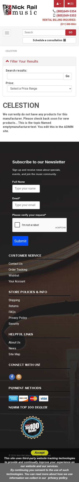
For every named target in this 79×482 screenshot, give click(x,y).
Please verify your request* (29, 214)
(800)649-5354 (66, 11)
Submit (20, 241)
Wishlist (14, 275)
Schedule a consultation (48, 40)
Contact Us (16, 263)
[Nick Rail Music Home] (20, 10)
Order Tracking (18, 269)
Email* (16, 198)
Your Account (17, 281)
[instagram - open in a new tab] (19, 377)
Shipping (14, 300)
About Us (14, 342)
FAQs (12, 312)
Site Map (14, 354)
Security (14, 323)
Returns (14, 306)
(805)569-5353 (66, 15)
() (71, 3)
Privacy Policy (18, 318)
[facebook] (12, 376)
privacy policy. (58, 477)
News (12, 348)
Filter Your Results (23, 61)
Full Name (18, 181)
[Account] (59, 3)
